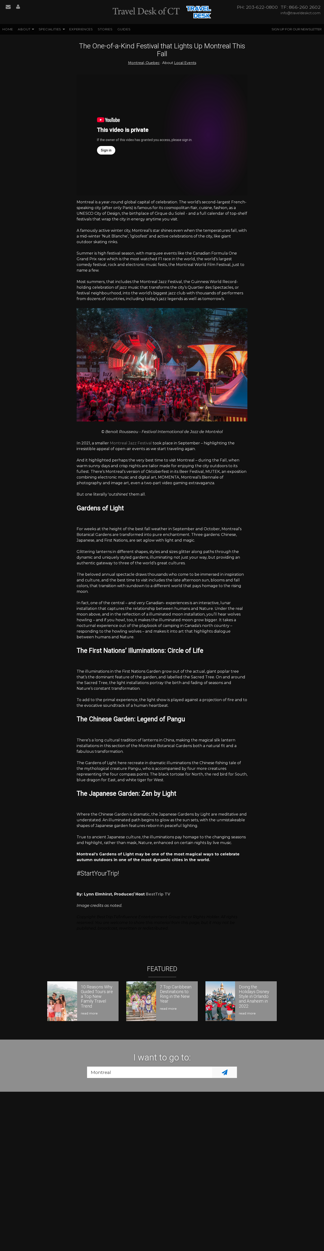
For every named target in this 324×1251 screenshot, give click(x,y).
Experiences (81, 29)
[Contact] (8, 7)
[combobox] (149, 1072)
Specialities (50, 29)
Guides (124, 29)
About (24, 29)
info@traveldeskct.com (300, 13)
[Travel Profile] (18, 7)
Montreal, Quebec (144, 63)
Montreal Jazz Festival (131, 443)
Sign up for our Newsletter (297, 29)
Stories (105, 29)
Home (7, 29)
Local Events (185, 63)
